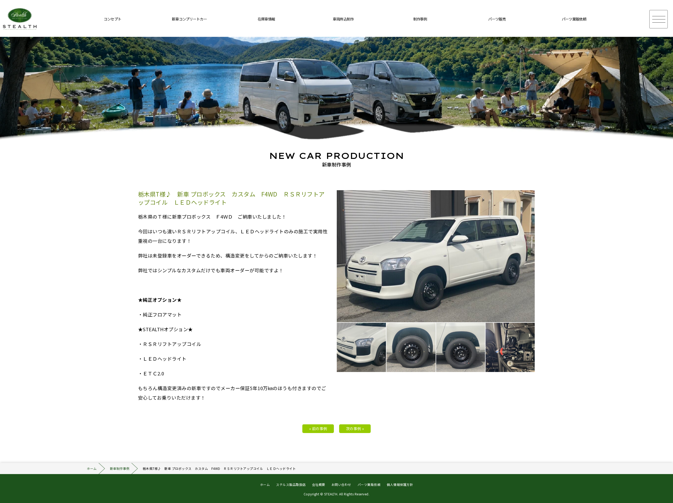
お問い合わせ (341, 484)
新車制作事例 (120, 468)
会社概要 (318, 484)
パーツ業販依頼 (574, 19)
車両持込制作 (343, 19)
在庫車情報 (266, 19)
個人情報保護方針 (400, 484)
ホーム (92, 468)
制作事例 (420, 19)
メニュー (658, 19)
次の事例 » (355, 428)
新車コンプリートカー (189, 19)
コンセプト (112, 19)
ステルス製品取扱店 (291, 484)
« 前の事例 (318, 428)
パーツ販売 (497, 19)
